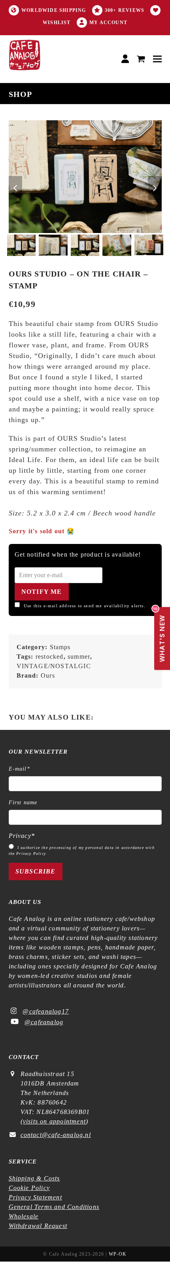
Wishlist (57, 22)
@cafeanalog (44, 1022)
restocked (50, 656)
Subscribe (35, 871)
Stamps (60, 647)
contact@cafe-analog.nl (56, 1134)
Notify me (41, 591)
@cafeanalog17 (46, 1011)
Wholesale (24, 1216)
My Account (108, 22)
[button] (141, 59)
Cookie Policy (29, 1187)
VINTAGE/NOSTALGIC (54, 666)
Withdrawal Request (38, 1225)
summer (79, 656)
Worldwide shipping (53, 10)
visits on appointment (54, 1121)
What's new (160, 634)
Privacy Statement (35, 1197)
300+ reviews (124, 10)
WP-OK (118, 1254)
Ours (48, 675)
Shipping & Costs (34, 1178)
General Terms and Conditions (54, 1206)
